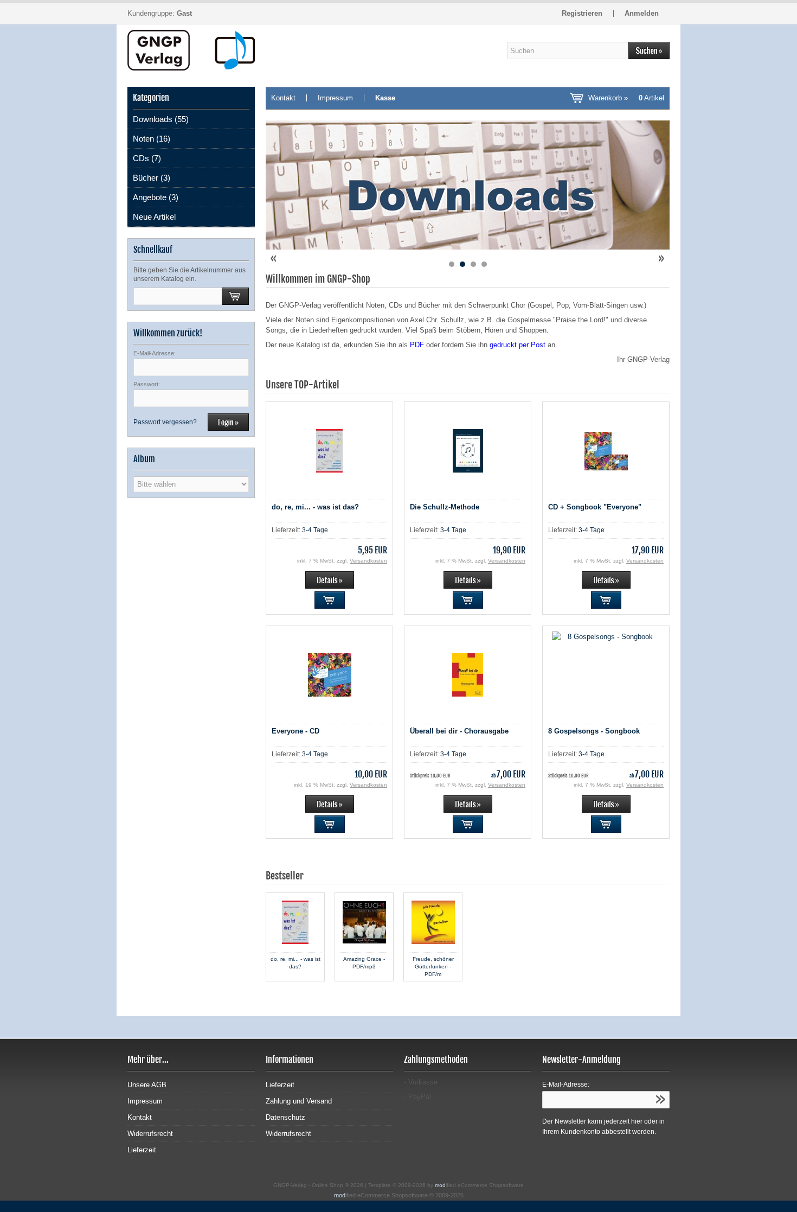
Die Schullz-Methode (444, 507)
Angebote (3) (155, 197)
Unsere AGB (146, 1085)
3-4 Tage (315, 530)
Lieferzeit (141, 1150)
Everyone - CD (295, 731)
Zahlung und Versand (299, 1101)
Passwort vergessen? (165, 422)
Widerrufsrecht (150, 1134)
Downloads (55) (161, 119)
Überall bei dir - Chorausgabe (459, 731)
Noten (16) (151, 138)
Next (661, 258)
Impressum (335, 98)
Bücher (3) (151, 177)
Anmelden (642, 13)
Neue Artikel (154, 216)
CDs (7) (147, 158)
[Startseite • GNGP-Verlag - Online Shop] (191, 50)
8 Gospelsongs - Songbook (594, 731)
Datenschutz (285, 1117)
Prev (274, 258)
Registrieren (582, 13)
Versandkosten (368, 561)
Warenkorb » (626, 98)
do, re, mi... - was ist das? (315, 507)
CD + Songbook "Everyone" (594, 507)
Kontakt (283, 98)
